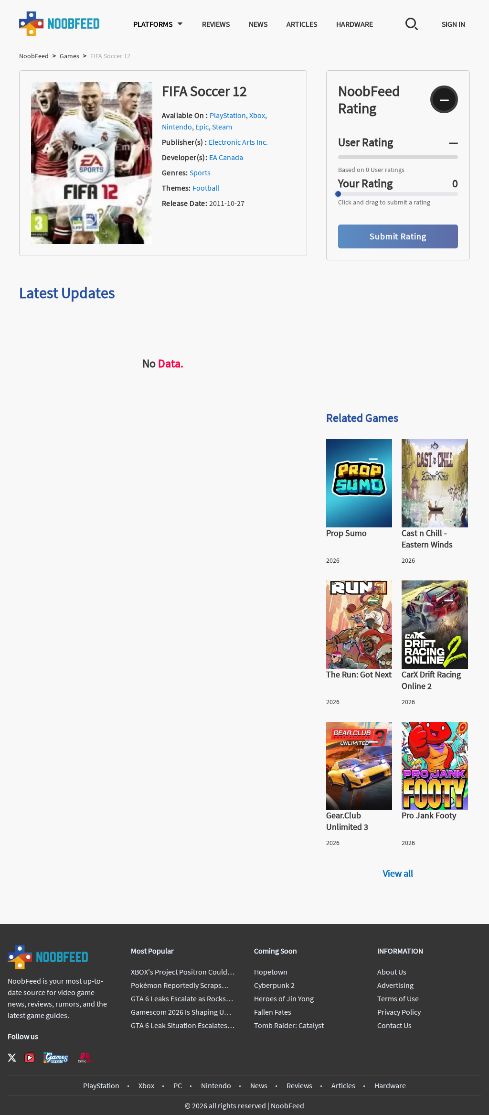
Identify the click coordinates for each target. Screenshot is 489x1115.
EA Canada (226, 157)
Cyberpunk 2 (274, 985)
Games (69, 56)
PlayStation (228, 115)
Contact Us (394, 1025)
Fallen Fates (272, 1012)
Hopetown (270, 971)
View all (398, 873)
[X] (12, 1057)
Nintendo (177, 126)
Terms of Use (398, 998)
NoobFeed (34, 56)
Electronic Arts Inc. (238, 142)
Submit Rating (398, 236)
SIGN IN (453, 24)
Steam (222, 126)
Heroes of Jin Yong (284, 998)
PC (177, 1085)
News (258, 24)
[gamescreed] (56, 1057)
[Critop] (85, 1057)
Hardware (354, 24)
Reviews (216, 24)
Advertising (395, 985)
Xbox (257, 115)
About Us (391, 971)
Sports (200, 172)
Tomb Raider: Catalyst (289, 1025)
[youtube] (29, 1057)
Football (205, 188)
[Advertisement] (398, 335)
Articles (302, 24)
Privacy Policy (399, 1012)
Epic (202, 126)
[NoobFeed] (59, 23)
